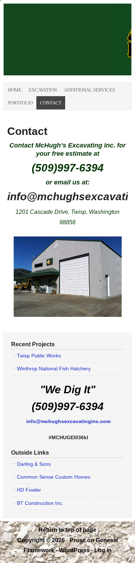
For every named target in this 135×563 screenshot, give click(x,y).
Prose (77, 540)
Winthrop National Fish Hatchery (54, 368)
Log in (103, 550)
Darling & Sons (34, 464)
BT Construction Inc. (40, 503)
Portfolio (20, 102)
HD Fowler (29, 490)
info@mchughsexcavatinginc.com (68, 421)
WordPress (74, 550)
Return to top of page (67, 530)
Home (15, 90)
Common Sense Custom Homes (53, 477)
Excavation (43, 90)
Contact (51, 102)
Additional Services (89, 90)
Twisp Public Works (39, 355)
